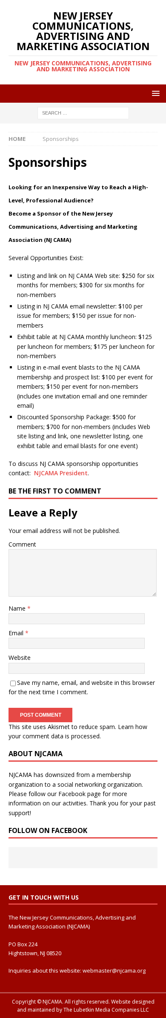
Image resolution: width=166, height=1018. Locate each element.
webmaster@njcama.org (114, 970)
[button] (154, 93)
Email (17, 633)
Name (18, 608)
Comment (22, 544)
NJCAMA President (61, 473)
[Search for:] (83, 113)
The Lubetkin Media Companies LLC (106, 1009)
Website (20, 657)
